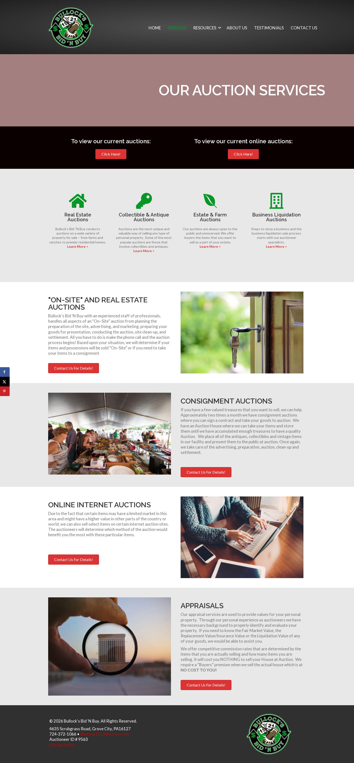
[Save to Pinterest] (5, 391)
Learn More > (77, 246)
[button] (219, 27)
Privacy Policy (62, 744)
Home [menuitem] (155, 27)
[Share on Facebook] (5, 372)
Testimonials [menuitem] (269, 27)
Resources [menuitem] (204, 27)
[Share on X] (5, 381)
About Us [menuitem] (237, 27)
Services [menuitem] (177, 27)
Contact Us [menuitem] (304, 27)
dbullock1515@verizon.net (104, 734)
